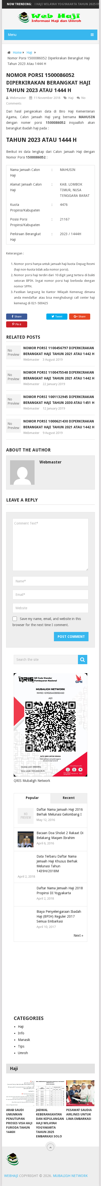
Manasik (24, 1040)
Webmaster (18, 98)
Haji (29, 52)
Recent (69, 798)
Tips (21, 1046)
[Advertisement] (50, 978)
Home (17, 52)
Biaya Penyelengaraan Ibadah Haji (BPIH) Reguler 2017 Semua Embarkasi (59, 916)
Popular (32, 798)
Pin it (18, 324)
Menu (12, 35)
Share (18, 316)
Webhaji (11, 1176)
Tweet (58, 316)
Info (21, 1033)
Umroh (23, 1053)
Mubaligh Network (70, 1176)
